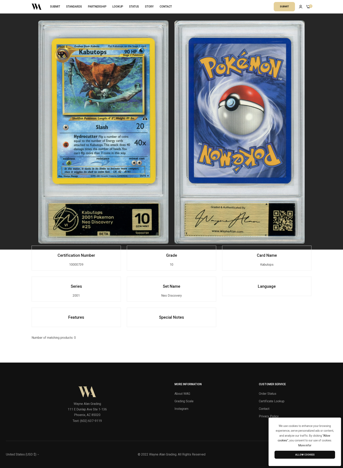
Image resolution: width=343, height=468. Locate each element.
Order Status (267, 394)
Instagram (181, 409)
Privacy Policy (269, 416)
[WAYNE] (36, 7)
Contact (264, 409)
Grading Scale (184, 401)
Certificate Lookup (271, 401)
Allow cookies (305, 454)
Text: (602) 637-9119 (87, 421)
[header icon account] (300, 7)
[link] (103, 132)
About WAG (182, 394)
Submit (284, 6)
